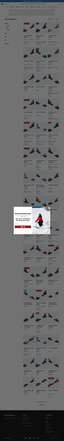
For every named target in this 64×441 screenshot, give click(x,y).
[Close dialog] (49, 208)
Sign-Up (22, 227)
